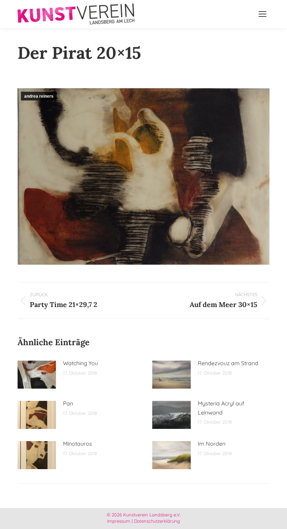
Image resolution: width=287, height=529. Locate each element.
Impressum (118, 521)
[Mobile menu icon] (262, 14)
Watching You (80, 363)
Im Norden (211, 443)
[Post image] (37, 375)
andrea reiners (39, 96)
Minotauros (77, 443)
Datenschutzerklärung (157, 521)
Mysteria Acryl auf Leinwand (221, 408)
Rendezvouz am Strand (228, 363)
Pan (68, 403)
